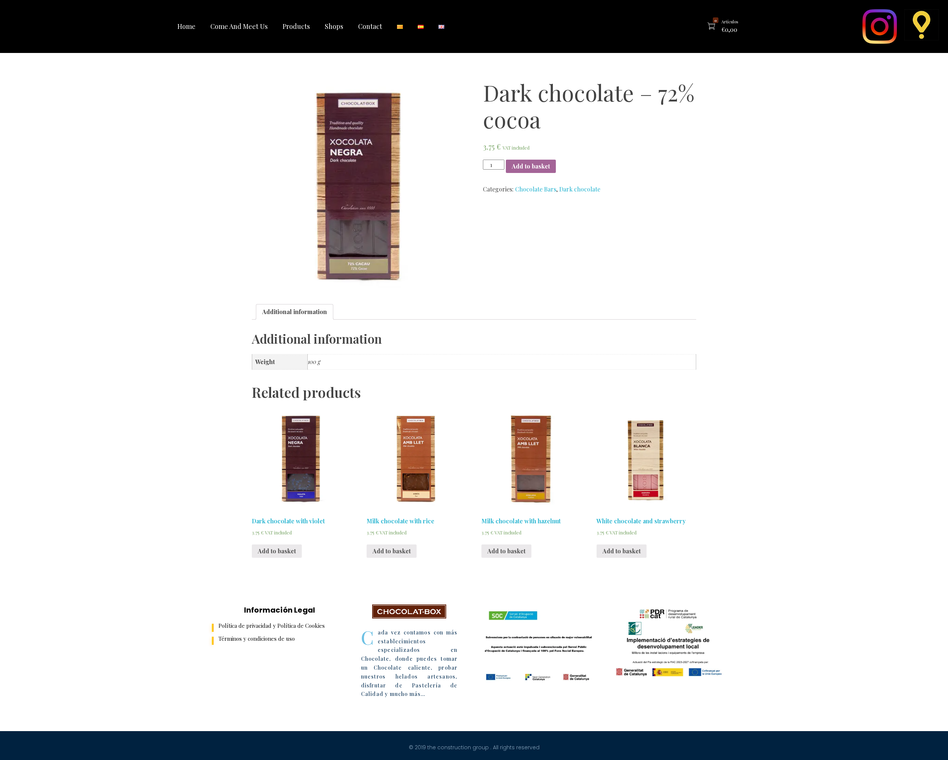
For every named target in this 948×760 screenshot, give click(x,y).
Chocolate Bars (535, 189)
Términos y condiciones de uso (256, 638)
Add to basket (531, 166)
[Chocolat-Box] (409, 611)
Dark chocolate (579, 189)
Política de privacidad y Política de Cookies (271, 625)
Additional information (294, 312)
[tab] (294, 312)
